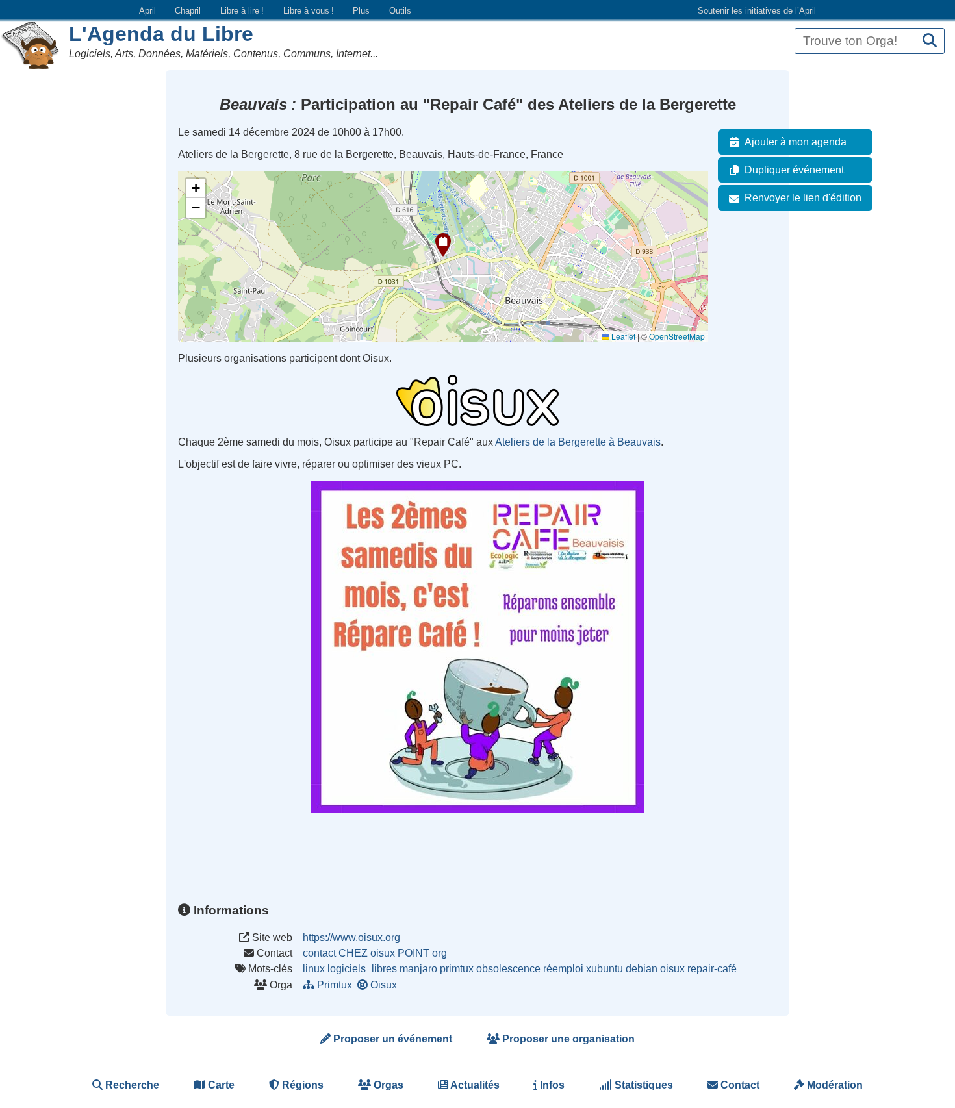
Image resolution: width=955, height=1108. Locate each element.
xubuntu (604, 968)
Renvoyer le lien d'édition (803, 197)
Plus (361, 11)
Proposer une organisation (567, 1038)
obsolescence (508, 968)
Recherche (131, 1084)
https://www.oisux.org (351, 937)
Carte (220, 1084)
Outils (400, 11)
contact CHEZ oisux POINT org (375, 953)
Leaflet (622, 336)
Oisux (384, 984)
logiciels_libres (362, 968)
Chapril (188, 11)
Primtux (334, 984)
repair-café (712, 968)
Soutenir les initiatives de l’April (757, 11)
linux (314, 968)
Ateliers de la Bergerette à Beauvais (578, 441)
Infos (551, 1084)
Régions (301, 1084)
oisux (672, 968)
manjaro (418, 968)
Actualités (474, 1084)
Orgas (387, 1084)
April (147, 11)
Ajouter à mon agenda (796, 141)
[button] (443, 245)
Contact (738, 1084)
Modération (833, 1084)
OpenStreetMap (677, 336)
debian (641, 968)
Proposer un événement (391, 1038)
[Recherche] (930, 41)
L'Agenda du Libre (161, 33)
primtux (457, 968)
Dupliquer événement (794, 169)
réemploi (563, 968)
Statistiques (642, 1084)
